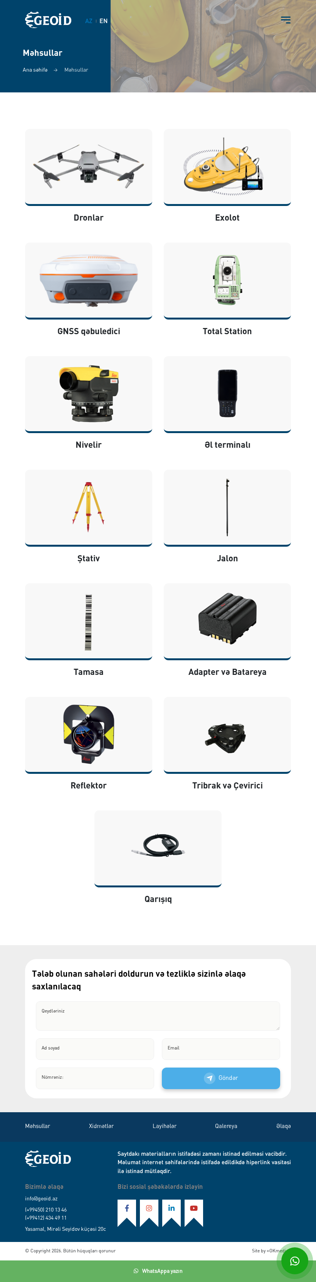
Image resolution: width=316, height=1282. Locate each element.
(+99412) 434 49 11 (46, 1218)
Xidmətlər (101, 1127)
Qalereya (226, 1127)
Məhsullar (37, 1127)
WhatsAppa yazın (162, 1271)
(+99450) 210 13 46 (46, 1210)
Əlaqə (283, 1127)
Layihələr (164, 1127)
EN (103, 21)
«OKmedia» (278, 1251)
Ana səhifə (35, 70)
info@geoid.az (41, 1199)
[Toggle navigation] (286, 20)
